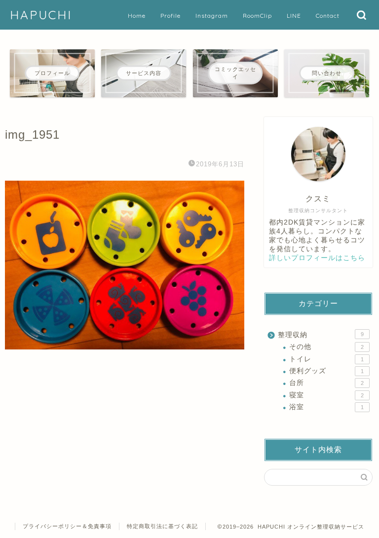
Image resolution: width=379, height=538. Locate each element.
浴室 (326, 407)
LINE (294, 15)
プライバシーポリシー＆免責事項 (67, 526)
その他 (326, 346)
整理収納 (320, 335)
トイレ (326, 359)
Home (137, 15)
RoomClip (257, 15)
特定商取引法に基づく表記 (162, 526)
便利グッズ (326, 371)
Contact (328, 15)
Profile (170, 15)
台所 (326, 382)
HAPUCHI (41, 14)
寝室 (326, 395)
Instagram (211, 15)
